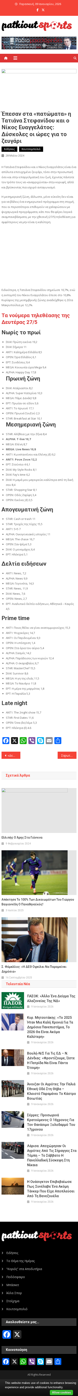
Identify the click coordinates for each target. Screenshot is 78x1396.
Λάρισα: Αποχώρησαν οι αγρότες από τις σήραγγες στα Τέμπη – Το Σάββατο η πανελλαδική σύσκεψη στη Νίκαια (51, 1155)
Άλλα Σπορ (14, 1293)
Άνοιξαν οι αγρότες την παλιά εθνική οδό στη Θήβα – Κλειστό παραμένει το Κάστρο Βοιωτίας (51, 1091)
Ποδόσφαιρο (15, 1277)
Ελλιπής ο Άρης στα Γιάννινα (22, 837)
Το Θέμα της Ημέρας (20, 1261)
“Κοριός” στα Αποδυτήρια (24, 1269)
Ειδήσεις (9, 149)
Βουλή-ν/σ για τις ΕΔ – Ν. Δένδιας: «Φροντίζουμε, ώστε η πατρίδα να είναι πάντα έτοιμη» (51, 1060)
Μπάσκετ (12, 1285)
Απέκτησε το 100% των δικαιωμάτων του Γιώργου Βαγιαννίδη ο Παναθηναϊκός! (38, 902)
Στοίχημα (12, 1301)
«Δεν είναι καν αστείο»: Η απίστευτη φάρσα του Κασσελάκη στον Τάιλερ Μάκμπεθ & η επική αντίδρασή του (14, 755)
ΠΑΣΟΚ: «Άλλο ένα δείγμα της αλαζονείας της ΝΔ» (51, 998)
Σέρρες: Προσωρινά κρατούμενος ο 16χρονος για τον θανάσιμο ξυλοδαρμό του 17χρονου (51, 1122)
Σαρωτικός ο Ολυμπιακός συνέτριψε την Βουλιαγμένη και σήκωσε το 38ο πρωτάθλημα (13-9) (68, 755)
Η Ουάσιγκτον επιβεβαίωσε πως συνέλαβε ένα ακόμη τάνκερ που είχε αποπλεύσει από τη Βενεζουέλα (51, 1189)
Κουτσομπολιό (31, 149)
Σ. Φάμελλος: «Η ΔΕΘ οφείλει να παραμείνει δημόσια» (34, 969)
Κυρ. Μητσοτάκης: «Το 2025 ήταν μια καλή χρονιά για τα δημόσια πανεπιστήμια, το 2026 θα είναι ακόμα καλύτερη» (50, 1027)
